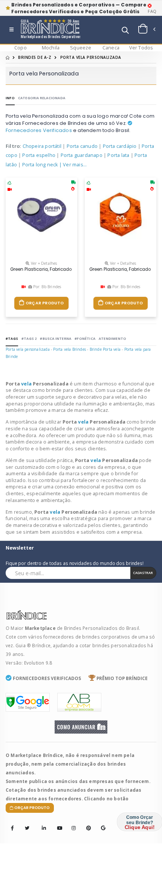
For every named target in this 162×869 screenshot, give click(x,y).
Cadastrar (143, 572)
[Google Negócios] (101, 823)
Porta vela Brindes (69, 349)
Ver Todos (141, 48)
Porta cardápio (120, 146)
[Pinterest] (86, 823)
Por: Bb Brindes (46, 286)
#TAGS (12, 338)
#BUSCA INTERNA (55, 338)
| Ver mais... (73, 164)
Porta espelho (38, 155)
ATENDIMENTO (112, 338)
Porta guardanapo (81, 155)
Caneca (110, 48)
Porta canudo (82, 146)
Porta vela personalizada (28, 349)
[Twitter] (27, 828)
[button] (125, 31)
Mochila (51, 48)
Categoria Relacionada (41, 97)
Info (10, 97)
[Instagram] (71, 823)
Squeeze (80, 48)
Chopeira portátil (42, 146)
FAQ (152, 11)
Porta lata (118, 155)
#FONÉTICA (85, 338)
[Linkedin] (42, 823)
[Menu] (11, 30)
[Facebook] (12, 828)
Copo (20, 48)
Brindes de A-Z (34, 57)
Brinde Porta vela (105, 349)
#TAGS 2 (29, 338)
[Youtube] (57, 823)
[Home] (7, 57)
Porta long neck (40, 164)
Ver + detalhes (43, 263)
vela (27, 384)
